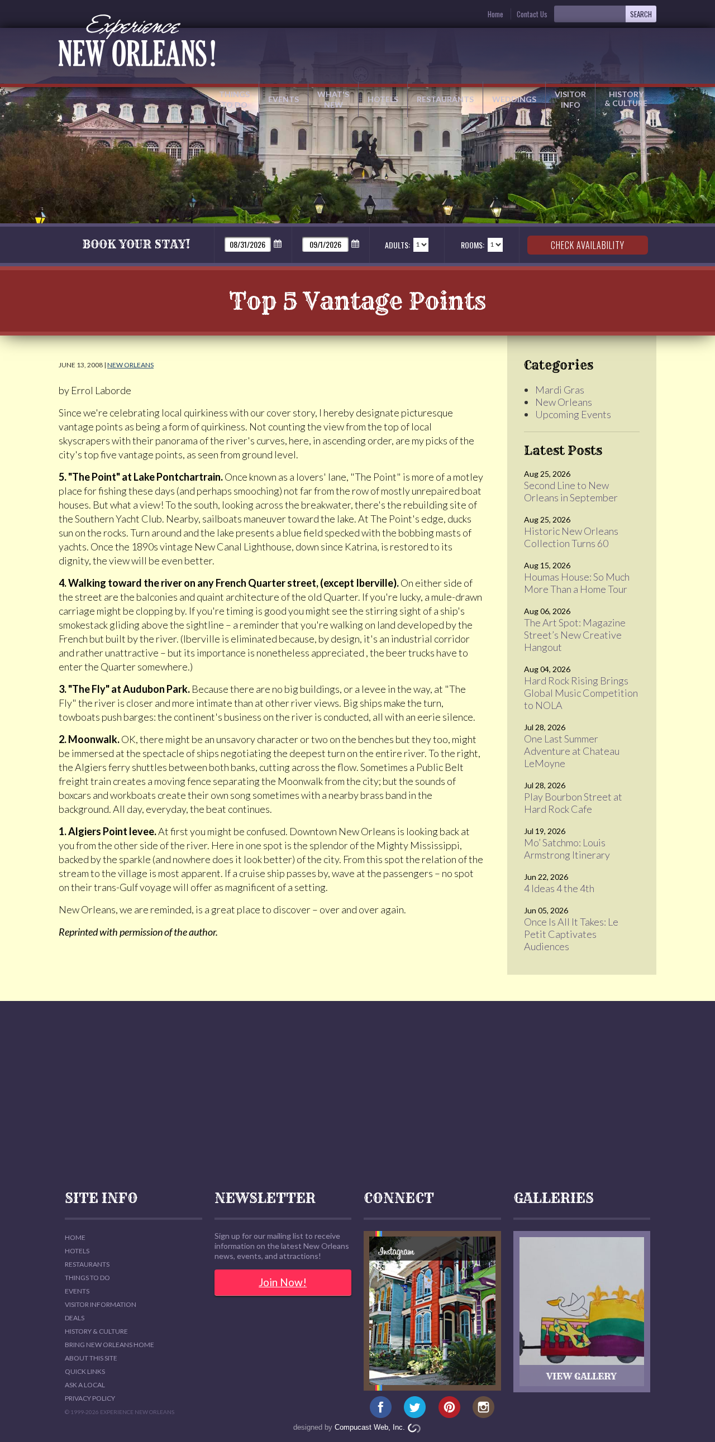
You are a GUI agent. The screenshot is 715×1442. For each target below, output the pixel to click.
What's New (333, 99)
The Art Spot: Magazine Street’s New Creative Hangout (575, 634)
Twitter (414, 1407)
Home (495, 14)
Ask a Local (85, 1385)
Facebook (380, 1407)
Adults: (397, 245)
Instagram (483, 1407)
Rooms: (472, 245)
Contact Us (532, 14)
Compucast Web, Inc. (370, 1427)
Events (283, 99)
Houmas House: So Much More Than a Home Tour (577, 583)
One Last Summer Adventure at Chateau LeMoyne (571, 750)
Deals (74, 1318)
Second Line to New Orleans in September (571, 491)
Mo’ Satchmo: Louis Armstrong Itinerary (567, 848)
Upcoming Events (573, 414)
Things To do (87, 1277)
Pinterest (449, 1407)
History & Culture (625, 98)
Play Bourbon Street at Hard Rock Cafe (573, 803)
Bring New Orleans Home (109, 1344)
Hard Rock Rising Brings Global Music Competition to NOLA (581, 692)
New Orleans (130, 365)
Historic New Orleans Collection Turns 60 (571, 537)
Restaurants (445, 99)
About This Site (91, 1358)
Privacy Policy (90, 1398)
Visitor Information (100, 1304)
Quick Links (85, 1371)
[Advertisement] (357, 1096)
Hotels (383, 99)
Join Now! (283, 1282)
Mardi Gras (559, 390)
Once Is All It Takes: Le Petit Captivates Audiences (571, 934)
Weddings (514, 99)
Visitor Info (570, 99)
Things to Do (234, 99)
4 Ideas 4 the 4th (559, 888)
